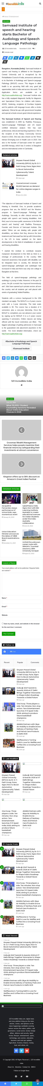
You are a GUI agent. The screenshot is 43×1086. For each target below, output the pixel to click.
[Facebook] (4, 58)
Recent (6, 662)
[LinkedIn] (15, 58)
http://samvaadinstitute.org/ (12, 95)
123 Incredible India (10, 48)
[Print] (4, 61)
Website (4, 615)
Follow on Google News (21, 1071)
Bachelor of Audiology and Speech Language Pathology (22, 342)
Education (6, 21)
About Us (11, 1067)
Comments (35, 662)
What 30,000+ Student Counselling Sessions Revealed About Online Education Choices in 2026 (21, 408)
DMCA (33, 1067)
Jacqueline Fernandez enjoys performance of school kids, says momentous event (9, 510)
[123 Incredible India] (15, 3)
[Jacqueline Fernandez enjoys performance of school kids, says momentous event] (11, 498)
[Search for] (40, 4)
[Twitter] (10, 58)
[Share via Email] (37, 58)
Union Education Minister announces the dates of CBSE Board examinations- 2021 (11, 536)
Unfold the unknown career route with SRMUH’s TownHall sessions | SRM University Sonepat (31, 546)
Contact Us (26, 1067)
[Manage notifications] (37, 1081)
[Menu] (3, 4)
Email (4, 606)
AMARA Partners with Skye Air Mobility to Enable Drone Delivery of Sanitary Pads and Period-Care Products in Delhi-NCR (29, 729)
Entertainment (14, 16)
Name (4, 598)
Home (6, 16)
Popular (20, 662)
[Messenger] (21, 58)
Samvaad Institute (22, 349)
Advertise (18, 1067)
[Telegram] (32, 58)
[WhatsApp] (26, 58)
